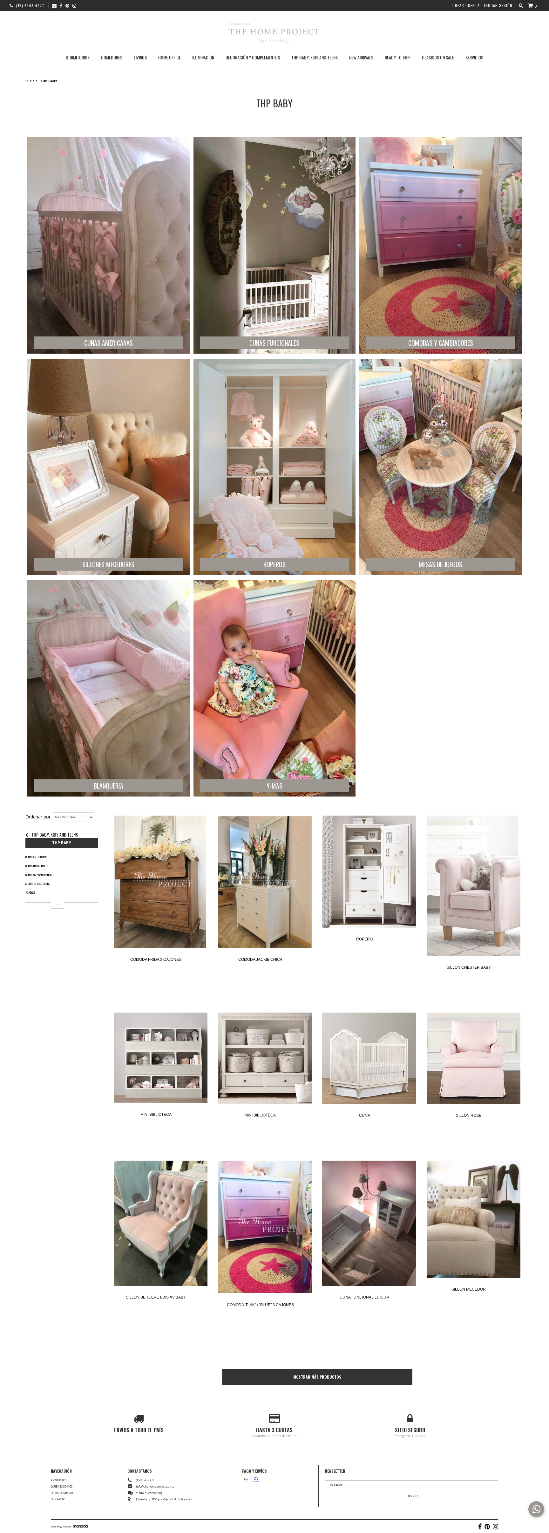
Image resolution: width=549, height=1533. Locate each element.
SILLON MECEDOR (468, 1289)
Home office (169, 57)
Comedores (111, 57)
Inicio (29, 80)
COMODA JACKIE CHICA (260, 959)
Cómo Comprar (62, 1493)
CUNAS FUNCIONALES (36, 866)
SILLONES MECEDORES (37, 883)
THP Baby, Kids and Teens (314, 57)
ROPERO (364, 939)
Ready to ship (397, 57)
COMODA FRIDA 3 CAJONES (155, 959)
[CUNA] (369, 1059)
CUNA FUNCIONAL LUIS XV (364, 1297)
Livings (140, 57)
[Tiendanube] (61, 1526)
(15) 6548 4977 (30, 5)
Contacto (58, 1499)
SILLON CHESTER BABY (469, 967)
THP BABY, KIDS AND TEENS (54, 834)
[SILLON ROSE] (473, 1059)
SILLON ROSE (468, 1115)
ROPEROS (30, 892)
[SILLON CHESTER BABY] (473, 886)
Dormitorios (78, 57)
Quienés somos (61, 1486)
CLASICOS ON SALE (438, 57)
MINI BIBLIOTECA (156, 1114)
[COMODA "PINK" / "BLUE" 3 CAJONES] (265, 1227)
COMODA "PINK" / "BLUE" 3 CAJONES (260, 1305)
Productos (58, 1480)
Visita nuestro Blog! (149, 1493)
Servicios (474, 57)
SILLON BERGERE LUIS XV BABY (156, 1297)
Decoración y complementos (253, 57)
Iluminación (203, 57)
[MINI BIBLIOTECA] (160, 1058)
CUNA (364, 1115)
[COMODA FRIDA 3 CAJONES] (160, 882)
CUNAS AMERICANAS (36, 857)
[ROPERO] (369, 872)
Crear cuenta (466, 5)
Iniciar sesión (498, 5)
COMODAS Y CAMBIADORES (39, 874)
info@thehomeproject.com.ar (156, 1486)
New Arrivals (361, 57)
